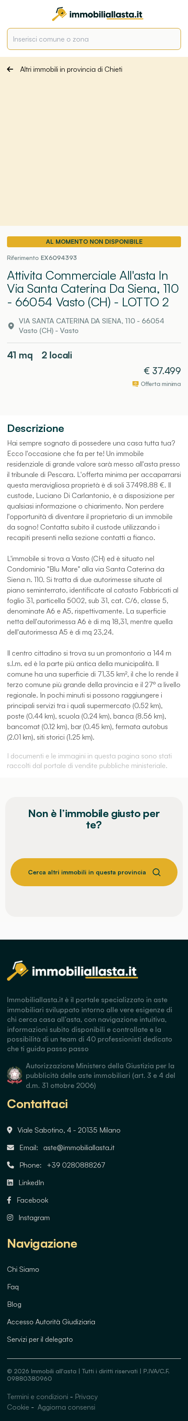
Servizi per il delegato (40, 1339)
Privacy (86, 1396)
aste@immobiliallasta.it (79, 1147)
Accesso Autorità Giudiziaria (51, 1321)
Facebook (32, 1200)
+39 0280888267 (76, 1165)
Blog (14, 1304)
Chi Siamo (23, 1269)
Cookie (18, 1407)
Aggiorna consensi (65, 1407)
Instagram (34, 1217)
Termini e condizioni (37, 1396)
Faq (13, 1286)
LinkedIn (31, 1182)
